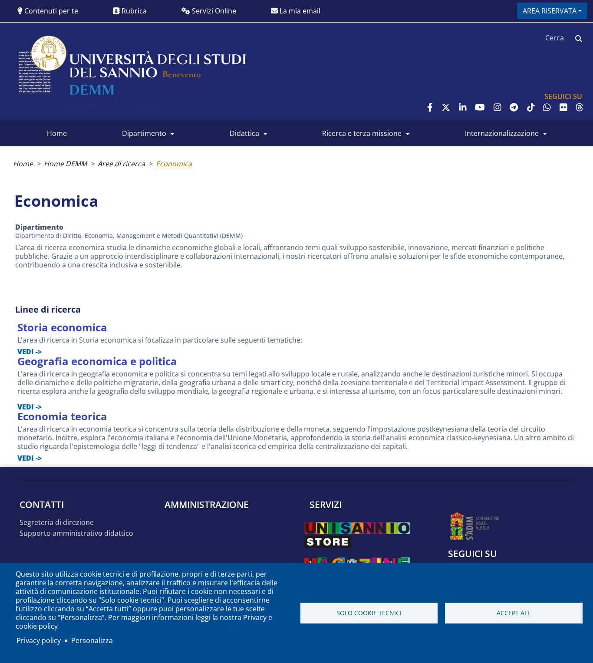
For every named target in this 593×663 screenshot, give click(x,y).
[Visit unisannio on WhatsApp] (547, 107)
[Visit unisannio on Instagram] (497, 107)
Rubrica (133, 11)
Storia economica (62, 327)
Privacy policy (38, 640)
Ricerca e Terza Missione (362, 133)
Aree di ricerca (121, 163)
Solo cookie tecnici (369, 613)
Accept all (513, 613)
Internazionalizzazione (502, 133)
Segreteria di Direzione (57, 522)
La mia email (299, 11)
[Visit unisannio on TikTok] (531, 107)
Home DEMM (65, 163)
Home (57, 133)
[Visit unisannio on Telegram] (514, 107)
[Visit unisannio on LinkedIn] (463, 107)
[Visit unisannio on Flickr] (563, 107)
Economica (174, 163)
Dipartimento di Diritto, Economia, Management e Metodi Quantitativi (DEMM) (129, 235)
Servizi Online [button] (213, 11)
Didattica (244, 133)
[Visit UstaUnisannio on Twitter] (445, 107)
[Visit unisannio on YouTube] (480, 107)
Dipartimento (144, 133)
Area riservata (550, 11)
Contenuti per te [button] (50, 11)
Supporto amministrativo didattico (76, 533)
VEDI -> (29, 351)
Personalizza (92, 640)
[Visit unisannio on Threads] (579, 107)
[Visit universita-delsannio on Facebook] (430, 107)
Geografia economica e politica (97, 361)
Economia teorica (62, 416)
